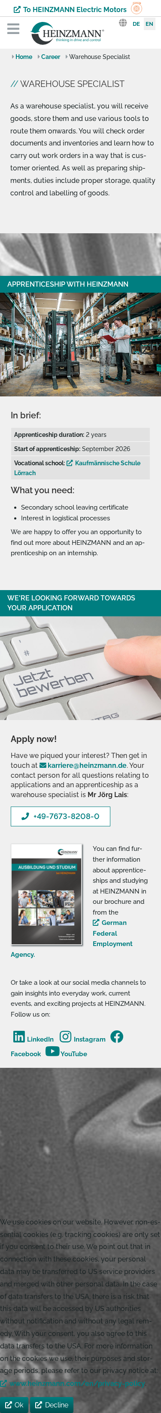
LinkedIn (40, 1039)
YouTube (74, 1054)
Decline (56, 1405)
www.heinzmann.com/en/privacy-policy (77, 1383)
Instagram (89, 1039)
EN (149, 24)
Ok (19, 1405)
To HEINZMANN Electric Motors (75, 10)
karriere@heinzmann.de (87, 765)
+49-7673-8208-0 (66, 816)
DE (136, 24)
